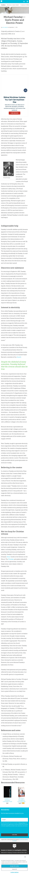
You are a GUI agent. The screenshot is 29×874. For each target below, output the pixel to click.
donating (21, 839)
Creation (3, 5)
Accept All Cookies (14, 866)
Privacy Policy (22, 823)
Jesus (8, 557)
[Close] (25, 856)
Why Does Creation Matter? (13, 5)
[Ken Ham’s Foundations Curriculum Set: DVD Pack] (21, 792)
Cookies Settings (14, 872)
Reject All (14, 869)
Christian (11, 559)
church (19, 357)
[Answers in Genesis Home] (4, 1)
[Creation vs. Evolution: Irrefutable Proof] (7, 792)
